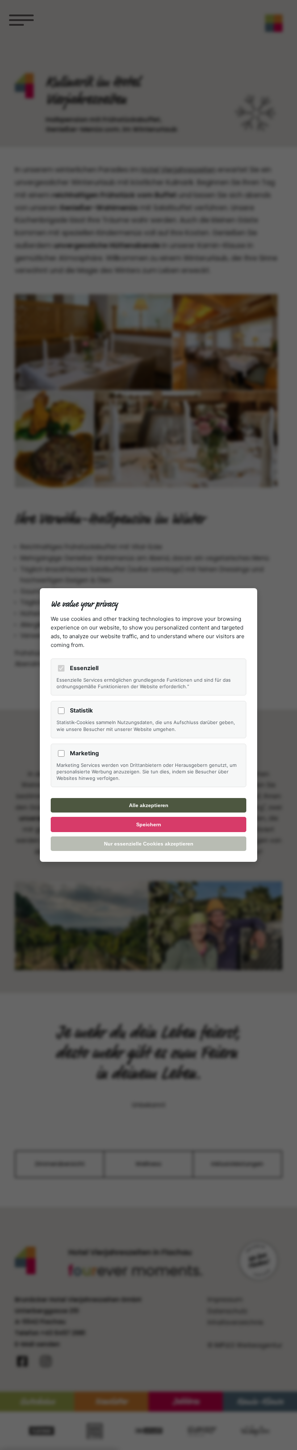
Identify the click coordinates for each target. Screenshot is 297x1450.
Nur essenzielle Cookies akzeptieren (148, 844)
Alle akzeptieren (148, 805)
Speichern (148, 824)
